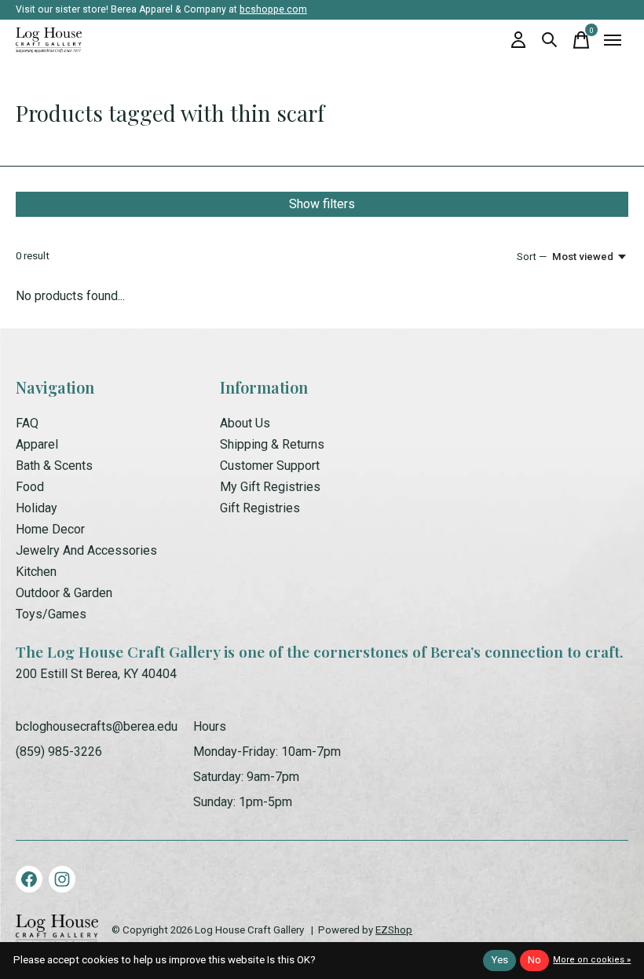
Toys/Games (51, 614)
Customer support (270, 465)
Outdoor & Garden (64, 592)
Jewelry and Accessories (86, 550)
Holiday (36, 507)
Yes (499, 960)
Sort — (532, 256)
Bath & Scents (54, 465)
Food (30, 486)
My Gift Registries (270, 486)
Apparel (37, 444)
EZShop (393, 930)
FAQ (27, 423)
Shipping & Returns (272, 444)
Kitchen (36, 571)
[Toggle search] (549, 40)
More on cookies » (592, 960)
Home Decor (50, 529)
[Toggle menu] (612, 40)
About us (245, 423)
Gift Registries (260, 507)
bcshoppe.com (273, 9)
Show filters (322, 203)
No (534, 960)
